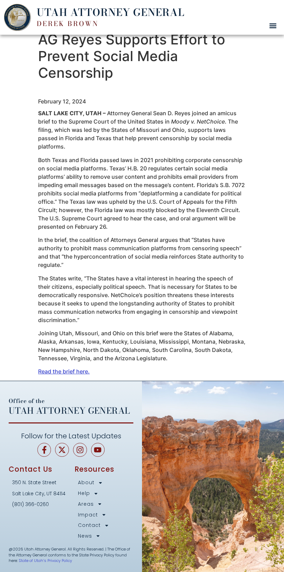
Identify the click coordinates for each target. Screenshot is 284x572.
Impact (88, 515)
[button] (272, 25)
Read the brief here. (64, 371)
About (86, 483)
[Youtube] (98, 450)
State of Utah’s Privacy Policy (45, 560)
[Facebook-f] (44, 450)
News (85, 536)
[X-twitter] (62, 450)
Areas (86, 504)
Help (84, 493)
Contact (89, 525)
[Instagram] (80, 450)
